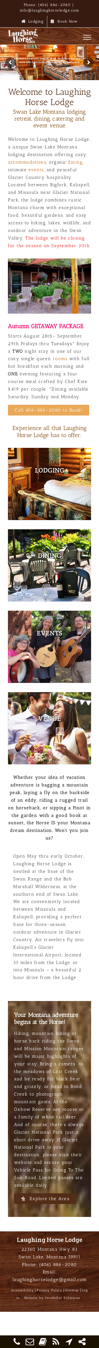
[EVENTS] (49, 647)
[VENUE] (49, 728)
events (36, 169)
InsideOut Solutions (62, 1298)
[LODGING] (49, 484)
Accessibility (22, 1290)
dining (75, 162)
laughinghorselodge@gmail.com (49, 1279)
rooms (60, 358)
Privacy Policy (49, 1290)
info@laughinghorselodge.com (49, 10)
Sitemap (72, 1290)
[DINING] (49, 565)
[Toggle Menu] (87, 37)
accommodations (27, 162)
